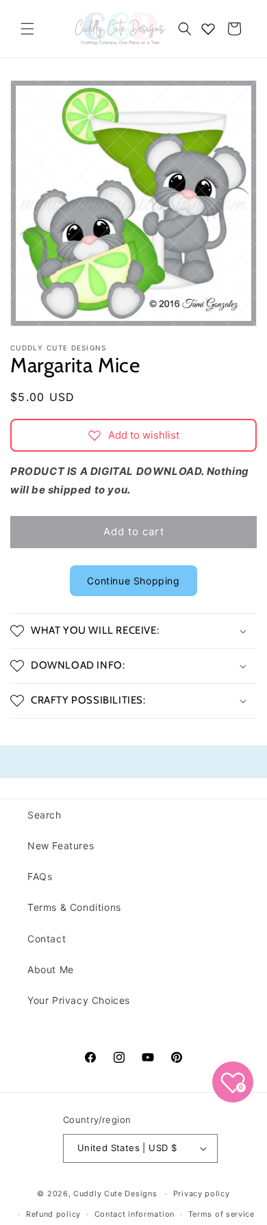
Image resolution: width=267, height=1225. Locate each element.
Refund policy (53, 1214)
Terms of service (221, 1214)
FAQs (39, 876)
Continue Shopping (133, 580)
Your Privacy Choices (78, 1000)
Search (44, 815)
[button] (27, 29)
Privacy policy (201, 1193)
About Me (50, 969)
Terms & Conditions (74, 907)
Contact (46, 938)
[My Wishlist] (208, 29)
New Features (60, 845)
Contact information (134, 1214)
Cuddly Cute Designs (115, 1193)
